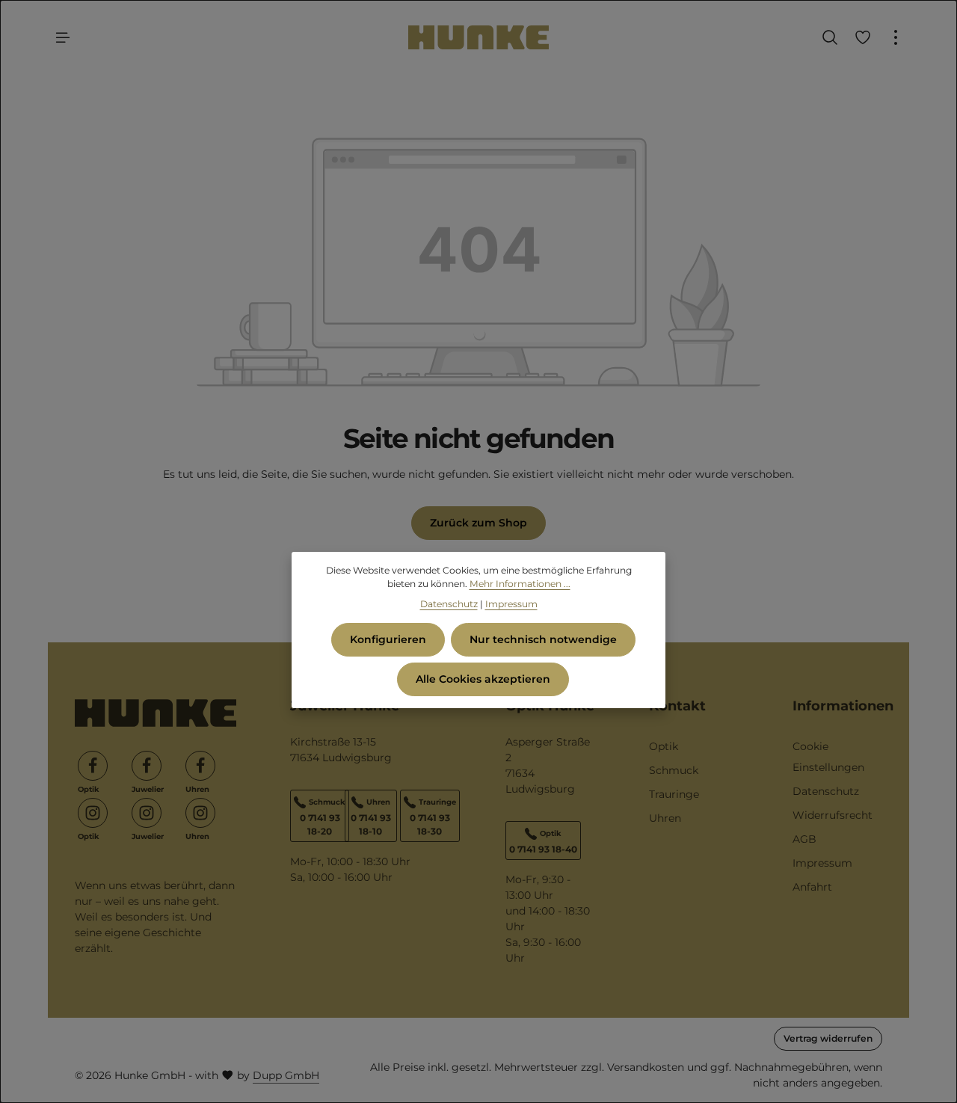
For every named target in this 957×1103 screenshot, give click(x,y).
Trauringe (674, 794)
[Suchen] (830, 37)
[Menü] (63, 37)
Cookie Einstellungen (828, 757)
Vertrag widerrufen (828, 1038)
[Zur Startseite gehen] (478, 38)
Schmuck (673, 770)
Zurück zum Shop (478, 522)
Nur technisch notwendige (543, 639)
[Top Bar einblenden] (896, 37)
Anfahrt (812, 887)
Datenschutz (826, 791)
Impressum (822, 863)
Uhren (665, 818)
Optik (663, 746)
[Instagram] (93, 813)
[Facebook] (93, 766)
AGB (804, 839)
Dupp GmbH (286, 1075)
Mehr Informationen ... (520, 583)
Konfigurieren (388, 639)
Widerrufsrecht (833, 815)
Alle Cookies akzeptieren (483, 679)
